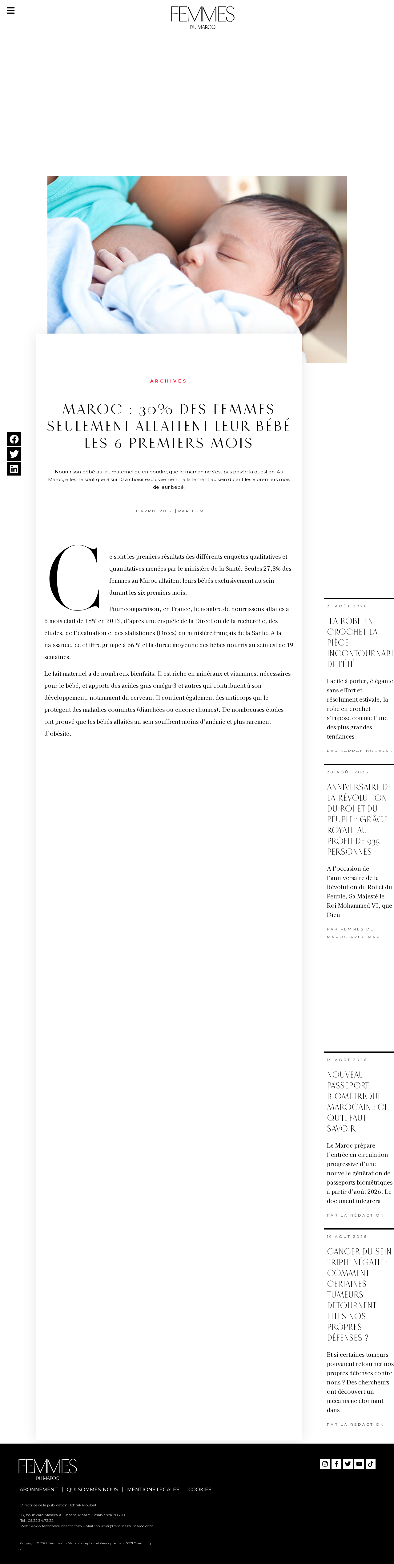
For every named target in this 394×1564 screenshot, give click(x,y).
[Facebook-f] (336, 1464)
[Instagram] (325, 1464)
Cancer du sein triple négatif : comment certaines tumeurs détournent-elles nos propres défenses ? (359, 1295)
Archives (168, 381)
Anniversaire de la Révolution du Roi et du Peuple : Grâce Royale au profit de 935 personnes (359, 819)
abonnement (39, 1490)
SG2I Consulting (138, 1543)
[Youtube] (359, 1464)
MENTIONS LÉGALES (153, 1490)
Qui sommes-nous (92, 1490)
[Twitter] (348, 1464)
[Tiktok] (371, 1464)
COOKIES (199, 1490)
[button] (14, 439)
